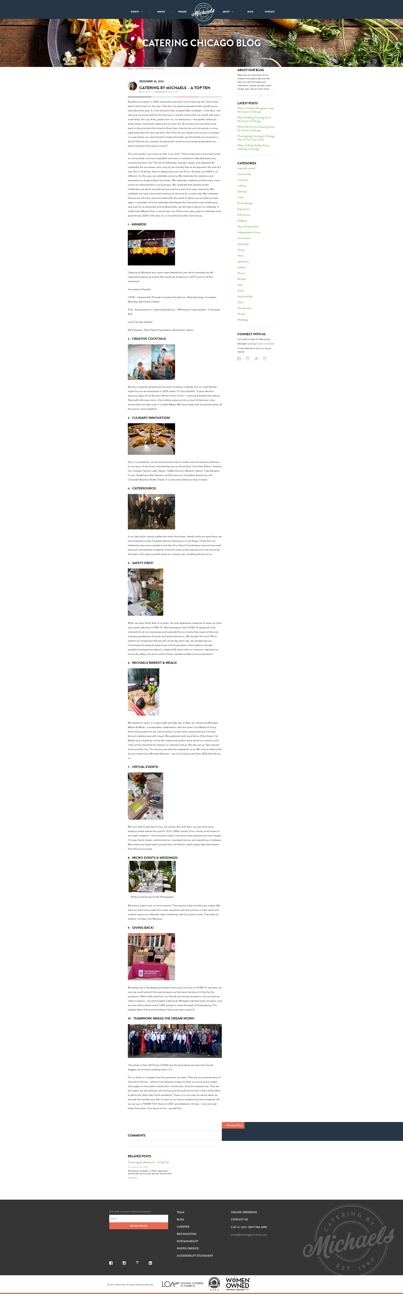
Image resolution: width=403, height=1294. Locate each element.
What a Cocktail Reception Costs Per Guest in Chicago (255, 109)
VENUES (182, 11)
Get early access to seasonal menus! (129, 1211)
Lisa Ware (146, 91)
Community (244, 174)
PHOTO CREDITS (188, 1248)
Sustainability (245, 296)
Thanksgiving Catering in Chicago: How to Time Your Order (256, 137)
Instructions (244, 238)
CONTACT (270, 11)
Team (176, 91)
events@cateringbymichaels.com (249, 1235)
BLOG (250, 11)
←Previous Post (233, 1125)
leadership (243, 244)
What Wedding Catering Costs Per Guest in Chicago (254, 119)
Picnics (241, 273)
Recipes (241, 279)
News (170, 91)
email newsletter (266, 344)
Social (240, 290)
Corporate (243, 180)
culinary (241, 185)
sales (240, 285)
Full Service (243, 215)
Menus (241, 250)
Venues (241, 314)
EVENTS (135, 11)
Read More (133, 1177)
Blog (130, 68)
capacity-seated (246, 168)
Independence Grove (249, 232)
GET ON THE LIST (138, 1225)
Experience (243, 209)
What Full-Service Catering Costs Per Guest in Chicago (256, 128)
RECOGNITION (186, 1234)
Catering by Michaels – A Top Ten (149, 68)
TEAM (180, 1212)
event (240, 197)
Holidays (242, 220)
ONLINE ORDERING (244, 1212)
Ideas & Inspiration (247, 226)
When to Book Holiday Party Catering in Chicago (253, 147)
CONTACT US (239, 1219)
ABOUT (226, 11)
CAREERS (183, 1227)
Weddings (242, 319)
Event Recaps (245, 203)
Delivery (242, 191)
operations (243, 261)
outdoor (241, 267)
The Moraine (244, 308)
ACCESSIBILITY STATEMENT (195, 1256)
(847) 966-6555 (257, 1227)
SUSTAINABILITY (188, 1241)
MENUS (161, 11)
